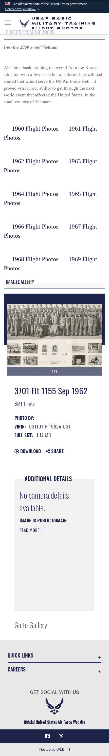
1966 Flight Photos (35, 226)
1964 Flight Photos (35, 194)
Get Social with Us (54, 692)
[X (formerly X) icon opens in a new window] (61, 736)
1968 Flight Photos (35, 259)
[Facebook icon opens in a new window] (47, 736)
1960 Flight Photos (35, 128)
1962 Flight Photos (35, 161)
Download (30, 451)
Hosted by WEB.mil (54, 749)
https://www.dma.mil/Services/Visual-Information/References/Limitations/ (50, 601)
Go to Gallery (30, 624)
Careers (17, 669)
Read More (30, 530)
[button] (23, 9)
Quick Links (20, 655)
